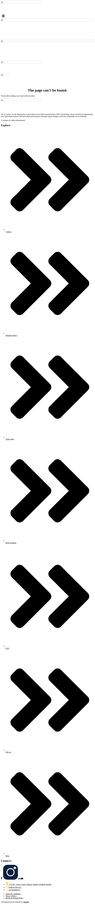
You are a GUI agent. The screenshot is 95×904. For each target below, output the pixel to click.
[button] (47, 16)
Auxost (26, 902)
